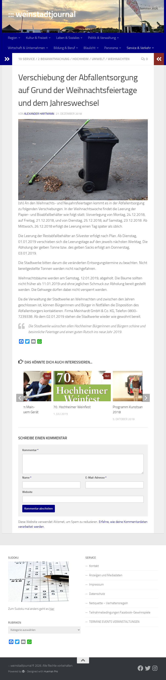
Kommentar (30, 450)
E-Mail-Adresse (95, 477)
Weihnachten (119, 59)
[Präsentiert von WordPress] (23, 671)
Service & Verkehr (139, 48)
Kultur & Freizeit (37, 38)
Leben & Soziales (67, 38)
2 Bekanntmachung (53, 59)
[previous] (20, 398)
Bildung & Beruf (64, 48)
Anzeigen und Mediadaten (105, 575)
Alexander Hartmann (39, 113)
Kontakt (94, 566)
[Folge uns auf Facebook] (140, 668)
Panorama (111, 48)
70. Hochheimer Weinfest (72, 407)
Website (27, 492)
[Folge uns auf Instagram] (155, 668)
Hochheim (80, 59)
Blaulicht (90, 48)
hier (51, 609)
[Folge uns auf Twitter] (148, 668)
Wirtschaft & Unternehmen (26, 48)
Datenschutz (97, 594)
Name (26, 477)
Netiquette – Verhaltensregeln (108, 603)
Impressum (96, 584)
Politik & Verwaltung (102, 38)
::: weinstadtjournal (42, 14)
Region (12, 38)
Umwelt (98, 59)
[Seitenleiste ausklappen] (7, 59)
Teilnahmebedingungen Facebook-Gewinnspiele (119, 612)
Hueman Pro (51, 671)
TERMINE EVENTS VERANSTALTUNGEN (114, 622)
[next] (146, 398)
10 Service (26, 59)
